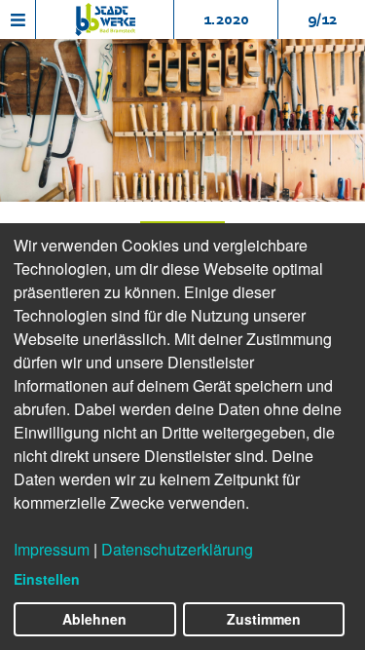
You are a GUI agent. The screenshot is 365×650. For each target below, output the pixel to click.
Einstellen (47, 579)
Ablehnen (94, 619)
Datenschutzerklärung (177, 549)
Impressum (52, 549)
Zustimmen (264, 619)
